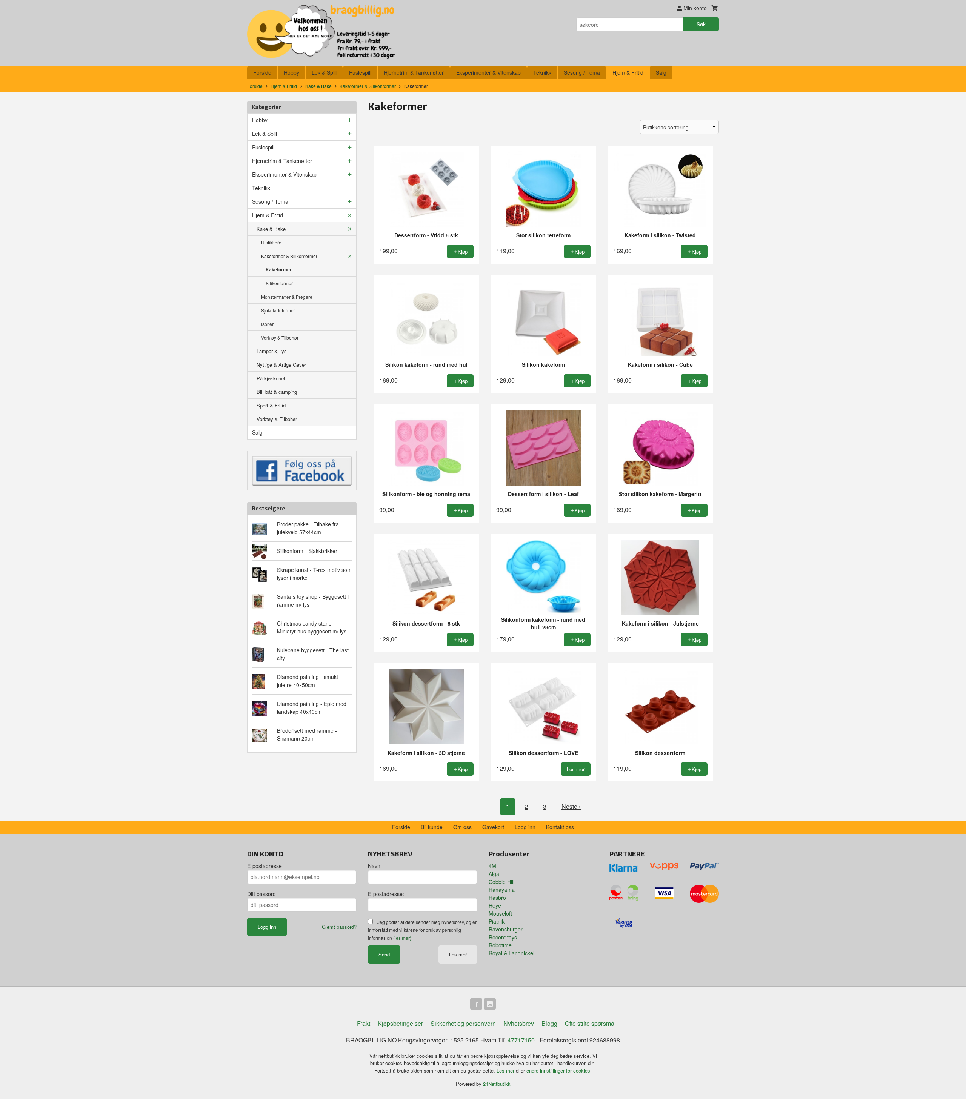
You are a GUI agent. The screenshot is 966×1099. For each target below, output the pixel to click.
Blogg (549, 1023)
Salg (661, 72)
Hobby (291, 72)
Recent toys (503, 937)
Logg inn (525, 827)
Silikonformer (279, 283)
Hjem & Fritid (627, 72)
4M (492, 866)
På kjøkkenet (271, 378)
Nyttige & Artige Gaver (281, 364)
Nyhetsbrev (518, 1023)
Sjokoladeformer (278, 310)
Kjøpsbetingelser (400, 1023)
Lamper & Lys (272, 351)
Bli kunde (432, 827)
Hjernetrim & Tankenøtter (414, 72)
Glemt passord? (339, 926)
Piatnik (497, 921)
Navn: (375, 866)
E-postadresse (264, 866)
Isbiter (267, 324)
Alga (494, 874)
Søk (701, 24)
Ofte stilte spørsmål (590, 1023)
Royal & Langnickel (511, 953)
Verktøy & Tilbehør (279, 337)
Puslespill (360, 72)
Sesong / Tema (582, 72)
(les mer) (402, 938)
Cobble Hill (501, 881)
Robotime (500, 945)
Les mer (458, 954)
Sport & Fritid (271, 405)
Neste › (571, 806)
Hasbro (497, 897)
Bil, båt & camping (277, 391)
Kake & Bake (271, 228)
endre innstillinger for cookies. (559, 1070)
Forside (262, 72)
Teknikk (542, 72)
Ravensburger (506, 929)
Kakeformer (279, 269)
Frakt (363, 1023)
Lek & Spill (324, 72)
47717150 (521, 1040)
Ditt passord (261, 894)
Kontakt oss (560, 827)
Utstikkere (271, 242)
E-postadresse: (386, 894)
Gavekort (493, 827)
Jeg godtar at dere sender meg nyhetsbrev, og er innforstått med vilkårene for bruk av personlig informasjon (422, 930)
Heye (495, 905)
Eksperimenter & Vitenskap (488, 72)
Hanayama (502, 889)
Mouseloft (500, 913)
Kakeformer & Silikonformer (289, 256)
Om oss (462, 827)
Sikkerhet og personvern (463, 1023)
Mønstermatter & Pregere (286, 297)
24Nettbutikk (497, 1083)
